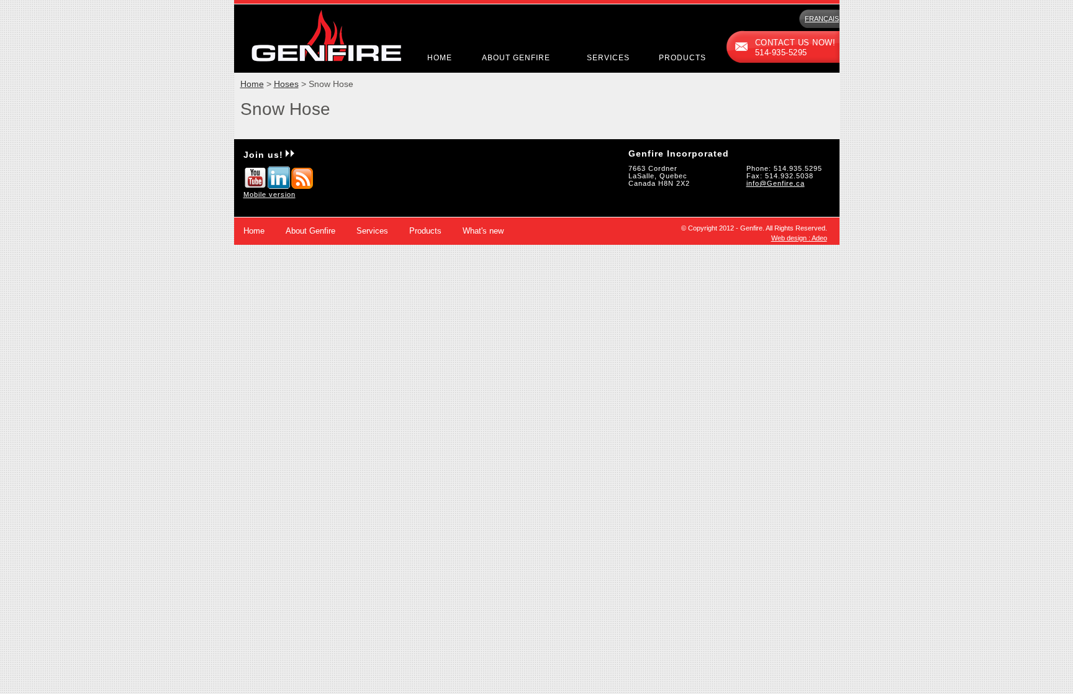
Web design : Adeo (799, 238)
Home (439, 57)
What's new (483, 231)
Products (682, 57)
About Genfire (516, 57)
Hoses (286, 84)
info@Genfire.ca (775, 183)
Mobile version (269, 194)
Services (608, 57)
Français (822, 18)
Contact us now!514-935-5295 (795, 48)
